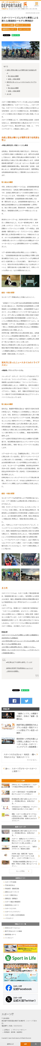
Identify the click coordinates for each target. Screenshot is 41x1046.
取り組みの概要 (13, 76)
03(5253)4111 (18, 1026)
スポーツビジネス (24, 29)
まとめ (9, 94)
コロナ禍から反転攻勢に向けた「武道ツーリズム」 (19, 647)
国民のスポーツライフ (23, 25)
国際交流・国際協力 (11, 898)
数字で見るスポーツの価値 (13, 931)
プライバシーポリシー (19, 1030)
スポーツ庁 (8, 1014)
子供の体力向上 (10, 885)
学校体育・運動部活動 (12, 888)
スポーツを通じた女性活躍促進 (15, 915)
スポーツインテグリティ (12, 911)
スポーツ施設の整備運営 (12, 902)
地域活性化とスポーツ (9, 29)
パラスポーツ (9, 918)
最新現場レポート (10, 934)
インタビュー (9, 938)
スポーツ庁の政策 (8, 25)
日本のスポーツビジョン (12, 928)
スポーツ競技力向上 (11, 895)
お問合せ (7, 1030)
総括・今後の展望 (14, 79)
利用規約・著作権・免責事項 (13, 1032)
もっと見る (20, 871)
